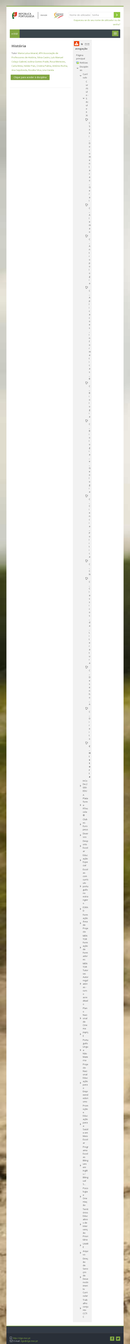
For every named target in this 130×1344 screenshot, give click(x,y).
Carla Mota (17, 65)
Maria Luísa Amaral (28, 53)
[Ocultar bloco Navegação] (86, 44)
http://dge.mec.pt (21, 1338)
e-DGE (15, 33)
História (19, 46)
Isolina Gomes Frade (38, 61)
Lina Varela (48, 70)
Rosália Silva (34, 70)
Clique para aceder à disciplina (30, 77)
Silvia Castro (43, 57)
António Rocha (59, 65)
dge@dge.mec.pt (29, 1340)
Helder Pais (30, 65)
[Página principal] (36, 15)
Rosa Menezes (57, 61)
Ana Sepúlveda (19, 70)
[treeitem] (82, 56)
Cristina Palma (44, 65)
